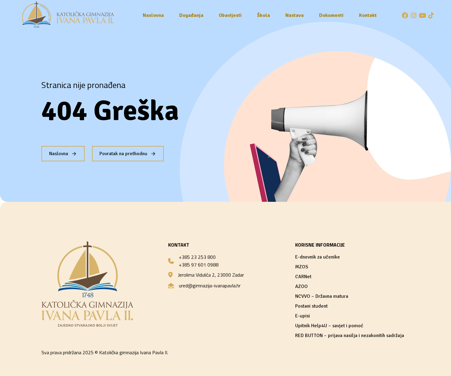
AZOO (301, 286)
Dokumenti (331, 15)
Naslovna (153, 15)
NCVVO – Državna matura (321, 296)
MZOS (301, 267)
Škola (263, 15)
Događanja (191, 15)
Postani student (311, 306)
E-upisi (302, 316)
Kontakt (368, 15)
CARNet (303, 277)
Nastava (294, 15)
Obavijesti (230, 15)
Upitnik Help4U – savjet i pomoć (329, 326)
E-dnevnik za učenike (317, 257)
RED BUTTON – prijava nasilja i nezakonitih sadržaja (349, 335)
